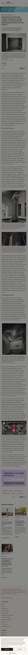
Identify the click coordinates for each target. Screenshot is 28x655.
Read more (7, 646)
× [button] (26, 637)
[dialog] (14, 645)
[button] (13, 653)
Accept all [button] (7, 649)
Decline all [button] (19, 649)
